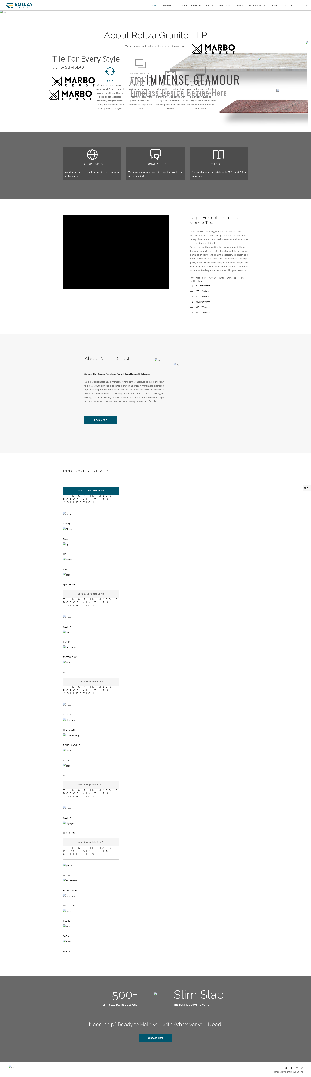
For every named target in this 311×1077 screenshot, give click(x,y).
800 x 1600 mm (202, 301)
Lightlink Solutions (294, 1071)
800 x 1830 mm (202, 307)
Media (274, 5)
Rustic (66, 569)
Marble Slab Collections (196, 5)
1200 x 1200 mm (202, 291)
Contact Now (155, 1038)
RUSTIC (66, 641)
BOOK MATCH (70, 890)
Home (154, 5)
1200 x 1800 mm (202, 285)
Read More (100, 420)
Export (239, 5)
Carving (66, 523)
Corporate (168, 5)
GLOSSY (67, 626)
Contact (290, 5)
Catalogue (224, 5)
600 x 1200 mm (202, 312)
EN (308, 488)
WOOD (66, 951)
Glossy (66, 538)
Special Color (69, 584)
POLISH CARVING (71, 745)
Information (255, 5)
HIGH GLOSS (69, 729)
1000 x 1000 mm (202, 296)
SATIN (66, 672)
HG (64, 554)
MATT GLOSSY (70, 657)
